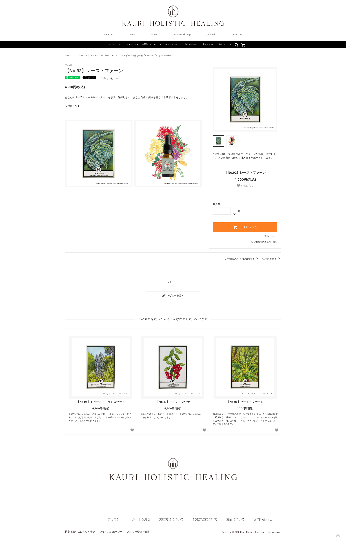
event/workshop (182, 34)
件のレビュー (109, 78)
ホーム (68, 55)
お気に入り (247, 185)
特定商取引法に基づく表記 (264, 242)
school (154, 34)
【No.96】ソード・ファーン (245, 401)
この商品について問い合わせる (239, 258)
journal (211, 34)
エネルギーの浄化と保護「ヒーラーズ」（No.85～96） (146, 55)
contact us (236, 34)
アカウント (115, 519)
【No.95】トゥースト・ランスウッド (101, 401)
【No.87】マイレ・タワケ (173, 401)
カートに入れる (247, 227)
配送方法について (205, 519)
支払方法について (171, 519)
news (132, 34)
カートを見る (141, 519)
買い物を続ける (269, 258)
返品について (270, 236)
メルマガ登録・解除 (138, 531)
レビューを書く (175, 295)
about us (109, 34)
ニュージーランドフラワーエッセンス (95, 55)
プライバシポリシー (111, 531)
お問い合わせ (263, 519)
